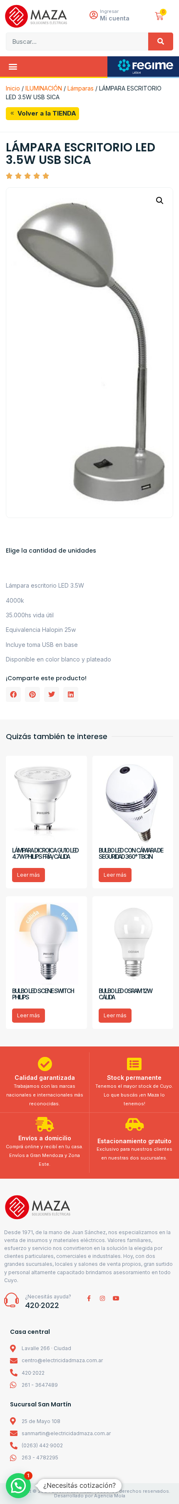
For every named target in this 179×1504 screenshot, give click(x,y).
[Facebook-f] (88, 1298)
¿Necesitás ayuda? (48, 1296)
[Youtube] (116, 1298)
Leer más (28, 875)
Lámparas (80, 88)
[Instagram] (102, 1298)
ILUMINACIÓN (43, 88)
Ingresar (109, 11)
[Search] (160, 41)
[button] (13, 66)
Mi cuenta (114, 18)
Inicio (13, 88)
